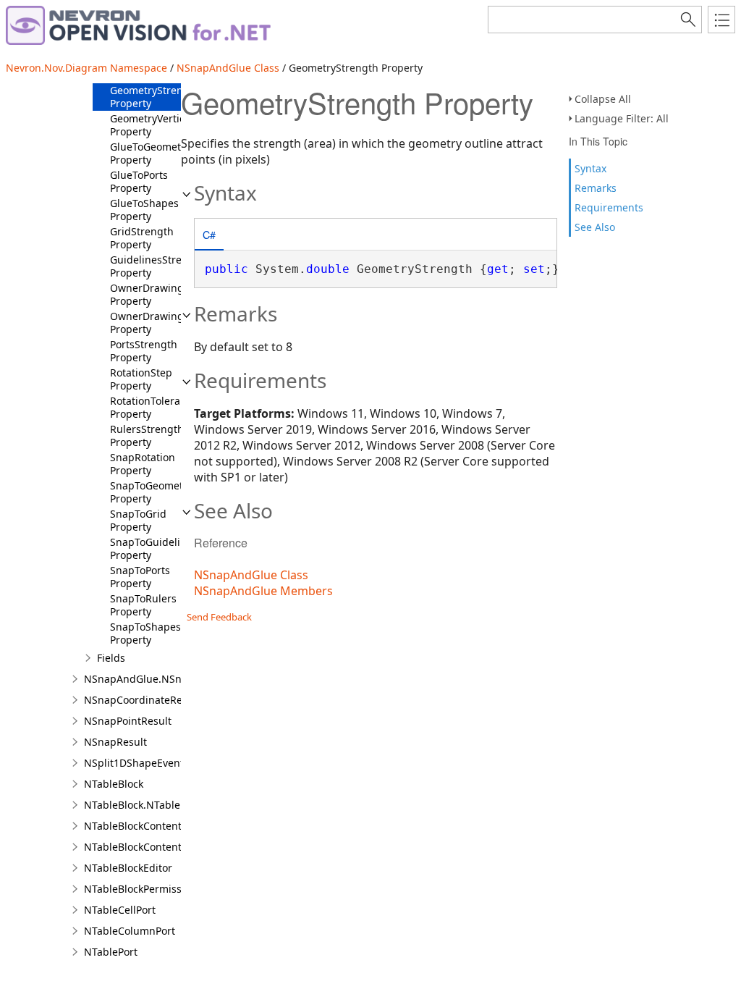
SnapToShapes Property (145, 633)
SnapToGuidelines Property (154, 548)
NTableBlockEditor (128, 868)
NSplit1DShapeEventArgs (145, 763)
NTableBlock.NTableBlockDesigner (167, 805)
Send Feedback (219, 616)
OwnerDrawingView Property (158, 322)
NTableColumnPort (129, 931)
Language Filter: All (622, 118)
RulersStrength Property (147, 435)
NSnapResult (115, 742)
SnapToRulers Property (143, 605)
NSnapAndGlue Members (263, 591)
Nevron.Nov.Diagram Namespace (86, 68)
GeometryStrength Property (155, 96)
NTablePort (110, 952)
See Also (595, 227)
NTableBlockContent (133, 826)
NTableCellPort (120, 910)
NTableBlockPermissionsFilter (155, 889)
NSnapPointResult (128, 721)
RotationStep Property (141, 379)
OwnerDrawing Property (147, 294)
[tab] (209, 236)
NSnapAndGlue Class (228, 68)
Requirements (609, 207)
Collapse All (603, 99)
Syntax (590, 168)
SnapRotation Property (142, 463)
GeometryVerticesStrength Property (174, 124)
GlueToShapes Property (144, 209)
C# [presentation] (209, 234)
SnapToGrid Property (138, 520)
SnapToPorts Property (140, 576)
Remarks (596, 188)
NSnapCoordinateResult (142, 700)
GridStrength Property (142, 237)
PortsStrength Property (143, 350)
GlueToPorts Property (139, 181)
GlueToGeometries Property (154, 153)
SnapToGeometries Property (155, 492)
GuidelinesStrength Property (157, 266)
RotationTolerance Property (154, 407)
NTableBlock (113, 784)
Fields (111, 658)
